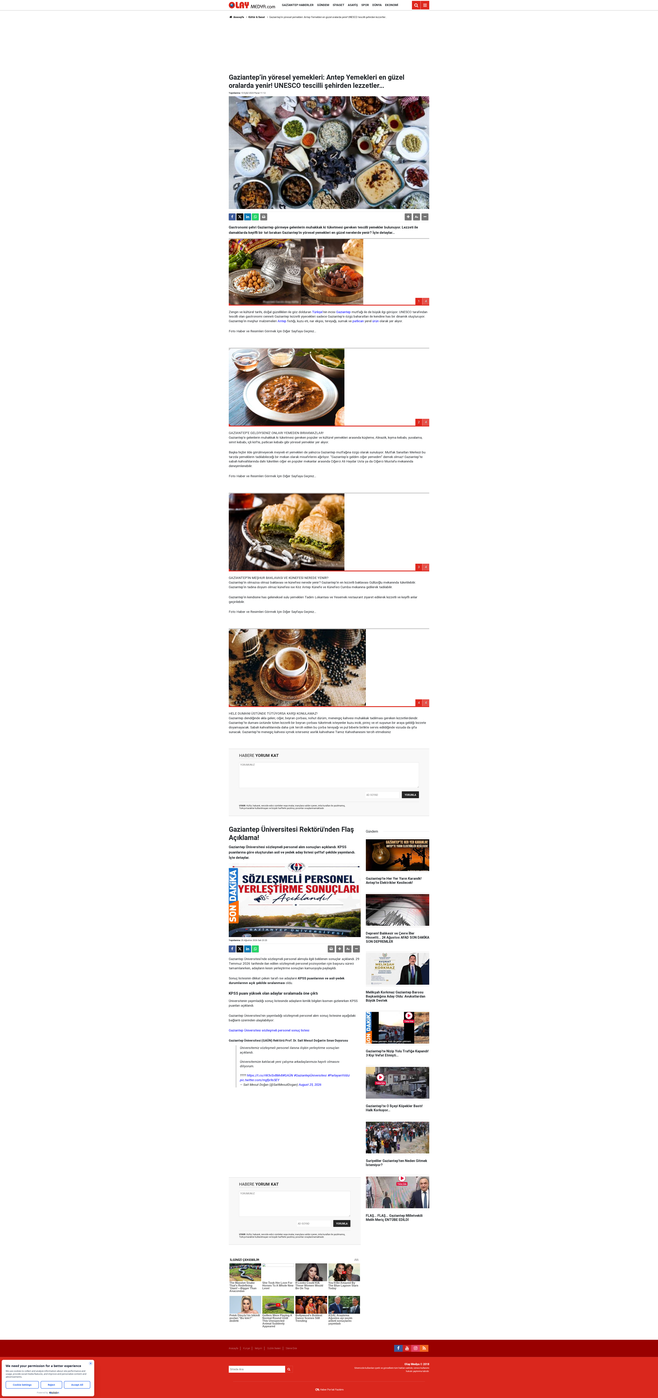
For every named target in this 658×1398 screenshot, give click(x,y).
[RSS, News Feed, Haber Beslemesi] (424, 1348)
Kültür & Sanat (256, 17)
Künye (246, 1348)
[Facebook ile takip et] (398, 1348)
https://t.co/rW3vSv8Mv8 (265, 1075)
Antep (282, 321)
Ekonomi (391, 5)
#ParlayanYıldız (339, 1075)
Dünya (377, 5)
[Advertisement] (329, 45)
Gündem (323, 5)
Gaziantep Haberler (298, 5)
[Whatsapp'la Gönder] (255, 216)
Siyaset (338, 5)
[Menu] (425, 5)
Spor (365, 5)
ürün (375, 321)
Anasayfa (238, 17)
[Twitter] (239, 216)
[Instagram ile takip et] (415, 1348)
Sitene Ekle (291, 1348)
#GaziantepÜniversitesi (310, 1075)
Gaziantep (343, 312)
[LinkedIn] (247, 216)
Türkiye (317, 312)
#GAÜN (288, 1075)
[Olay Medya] (252, 5)
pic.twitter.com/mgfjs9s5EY (259, 1080)
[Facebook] (232, 216)
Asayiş (353, 5)
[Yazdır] (263, 216)
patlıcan (358, 321)
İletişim (258, 1348)
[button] (408, 216)
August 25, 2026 (310, 1085)
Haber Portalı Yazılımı (332, 1389)
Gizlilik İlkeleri (274, 1348)
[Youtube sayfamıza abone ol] (407, 1348)
